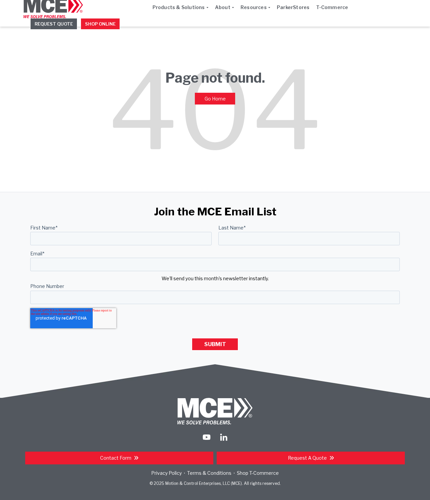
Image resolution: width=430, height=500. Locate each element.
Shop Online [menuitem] (100, 24)
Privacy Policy (166, 473)
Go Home (215, 98)
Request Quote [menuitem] (54, 24)
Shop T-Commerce (258, 473)
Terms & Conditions (209, 473)
